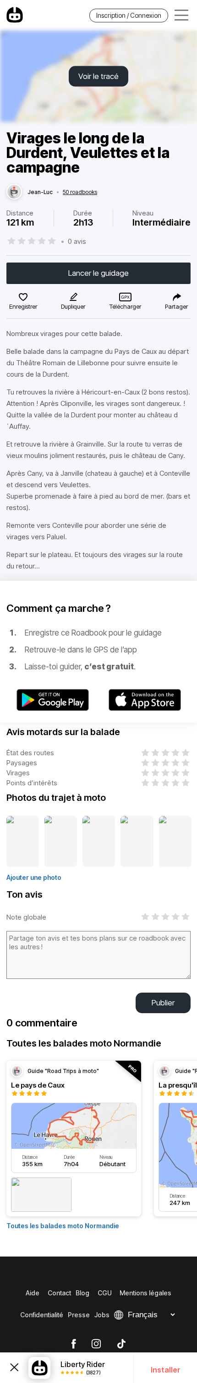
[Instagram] (96, 1344)
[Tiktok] (121, 1344)
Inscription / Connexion (128, 15)
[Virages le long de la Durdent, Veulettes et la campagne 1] (22, 842)
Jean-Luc (40, 192)
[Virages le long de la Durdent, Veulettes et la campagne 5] (175, 842)
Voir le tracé (98, 76)
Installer (166, 1369)
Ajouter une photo (33, 877)
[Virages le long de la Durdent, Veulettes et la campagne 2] (60, 842)
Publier (163, 1002)
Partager (176, 306)
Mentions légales (145, 1293)
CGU (105, 1293)
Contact (59, 1293)
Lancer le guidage (98, 273)
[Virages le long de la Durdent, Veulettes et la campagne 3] (98, 842)
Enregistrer (23, 306)
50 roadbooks (80, 192)
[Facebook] (73, 1344)
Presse (79, 1315)
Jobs (101, 1315)
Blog (82, 1293)
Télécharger (125, 306)
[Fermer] (14, 1368)
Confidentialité (41, 1315)
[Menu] (181, 15)
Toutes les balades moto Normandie (62, 1226)
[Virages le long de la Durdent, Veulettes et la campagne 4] (136, 842)
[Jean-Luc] (14, 192)
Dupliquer (73, 306)
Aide (32, 1293)
